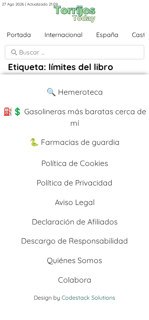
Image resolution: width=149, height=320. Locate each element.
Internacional (64, 35)
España (107, 35)
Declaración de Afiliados (75, 221)
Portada (19, 35)
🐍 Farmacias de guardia (74, 142)
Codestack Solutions (88, 297)
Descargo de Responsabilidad (74, 241)
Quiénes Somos (74, 260)
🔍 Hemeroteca (74, 92)
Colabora (74, 280)
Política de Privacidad (74, 182)
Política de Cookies (74, 163)
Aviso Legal (75, 202)
